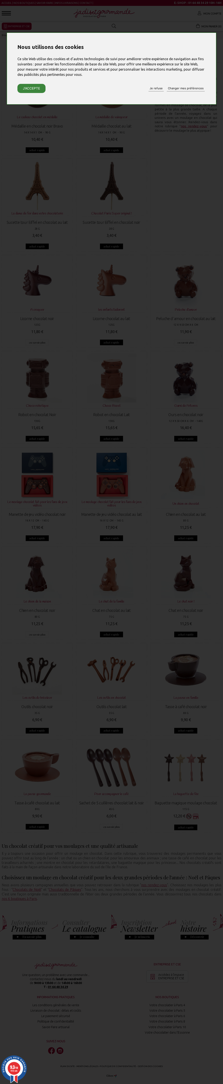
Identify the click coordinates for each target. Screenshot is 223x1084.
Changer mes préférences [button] (186, 88)
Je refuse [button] (156, 88)
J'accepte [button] (31, 88)
